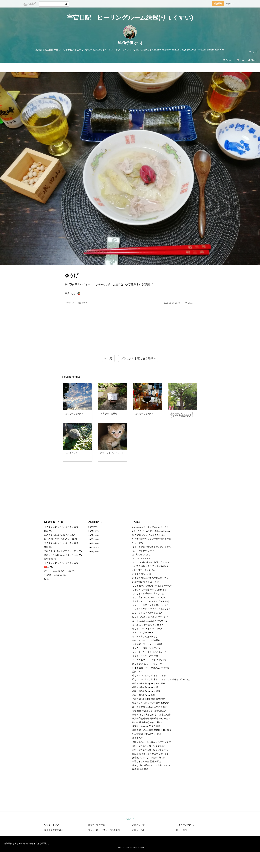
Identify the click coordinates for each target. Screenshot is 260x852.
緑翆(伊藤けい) (130, 43)
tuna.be (130, 819)
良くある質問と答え (53, 830)
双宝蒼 (47, 559)
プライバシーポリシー (98, 830)
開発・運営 (181, 830)
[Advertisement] (130, 336)
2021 (90, 535)
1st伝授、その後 (52, 575)
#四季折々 (83, 303)
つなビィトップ (51, 824)
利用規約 (115, 830)
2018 (90, 547)
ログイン (230, 3)
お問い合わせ (138, 830)
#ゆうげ (70, 303)
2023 (90, 527)
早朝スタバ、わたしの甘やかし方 (60, 551)
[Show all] (253, 52)
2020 (90, 539)
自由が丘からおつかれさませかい (60, 555)
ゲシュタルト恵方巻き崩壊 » (138, 358)
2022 (90, 531)
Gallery (228, 60)
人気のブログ (138, 824)
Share (253, 60)
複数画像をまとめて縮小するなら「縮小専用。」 (27, 843)
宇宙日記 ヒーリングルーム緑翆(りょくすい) (130, 17)
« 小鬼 (108, 358)
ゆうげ (72, 275)
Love (241, 60)
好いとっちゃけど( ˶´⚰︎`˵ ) (56, 571)
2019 (90, 543)
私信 (46, 579)
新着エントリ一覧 (96, 824)
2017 (90, 551)
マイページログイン (185, 824)
